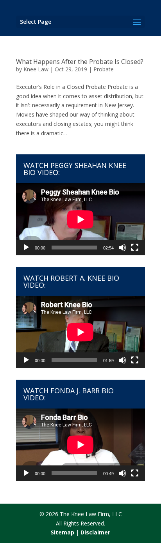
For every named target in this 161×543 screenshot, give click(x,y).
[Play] (26, 247)
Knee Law (35, 69)
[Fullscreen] (135, 247)
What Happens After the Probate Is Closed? (79, 61)
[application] (80, 219)
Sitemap (62, 532)
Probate (103, 69)
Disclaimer (95, 532)
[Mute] (122, 247)
